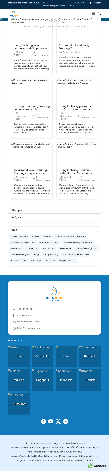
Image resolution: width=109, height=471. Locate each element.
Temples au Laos (67, 260)
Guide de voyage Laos (87, 248)
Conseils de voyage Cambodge (70, 236)
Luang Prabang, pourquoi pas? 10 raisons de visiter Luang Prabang (75, 109)
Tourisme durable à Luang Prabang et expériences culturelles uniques (30, 173)
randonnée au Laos (48, 242)
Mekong (47, 236)
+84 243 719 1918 (24, 309)
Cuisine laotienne (19, 236)
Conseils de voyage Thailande (77, 242)
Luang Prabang (51, 254)
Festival (35, 236)
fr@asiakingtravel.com (54, 5)
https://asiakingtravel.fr (28, 328)
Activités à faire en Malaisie (76, 254)
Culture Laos (33, 248)
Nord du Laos (65, 248)
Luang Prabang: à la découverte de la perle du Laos (30, 48)
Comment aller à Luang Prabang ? (74, 46)
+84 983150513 (24, 315)
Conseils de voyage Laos (23, 242)
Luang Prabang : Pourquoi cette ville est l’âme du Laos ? (76, 173)
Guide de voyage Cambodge (25, 254)
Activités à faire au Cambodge (26, 260)
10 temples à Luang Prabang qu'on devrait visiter (32, 107)
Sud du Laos (49, 248)
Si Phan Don (16, 248)
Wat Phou (50, 260)
